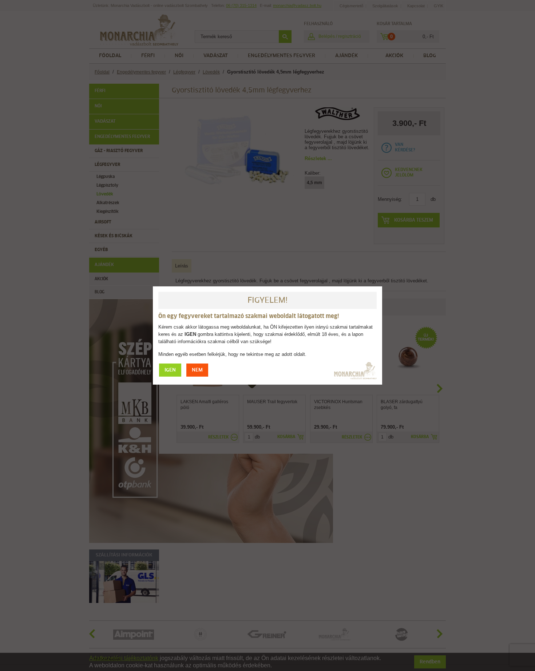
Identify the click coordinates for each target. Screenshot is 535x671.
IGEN (170, 370)
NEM (197, 370)
